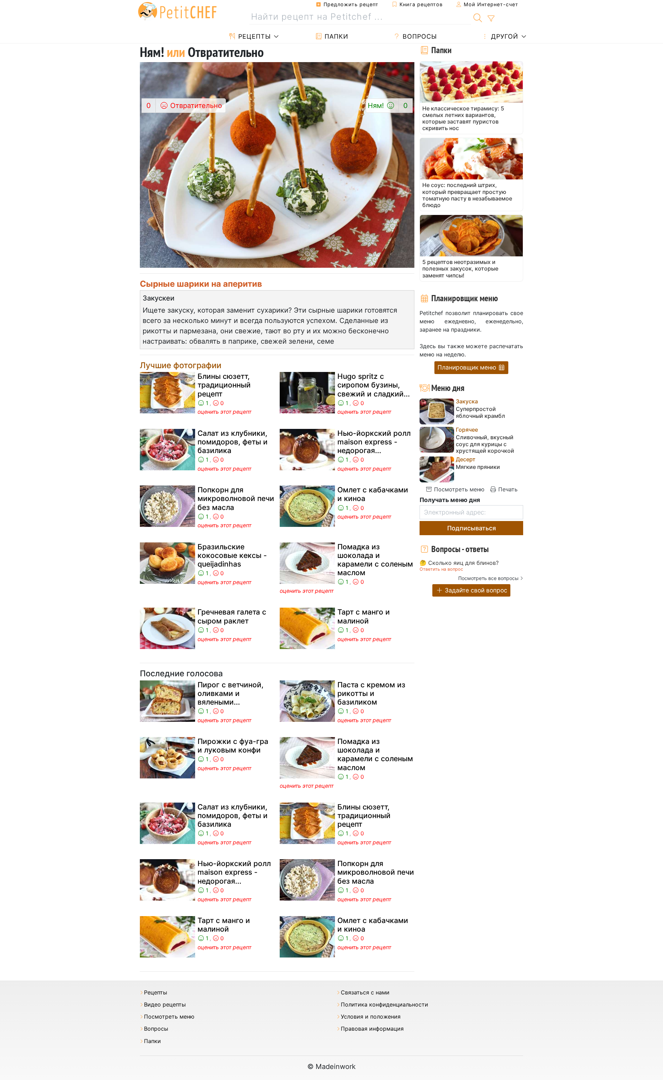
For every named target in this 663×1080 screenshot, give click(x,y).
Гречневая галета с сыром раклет (232, 616)
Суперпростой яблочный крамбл (480, 412)
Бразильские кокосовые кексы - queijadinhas (232, 555)
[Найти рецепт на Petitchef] (478, 17)
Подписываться (471, 528)
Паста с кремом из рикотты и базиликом (371, 693)
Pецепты (253, 36)
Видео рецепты (165, 1004)
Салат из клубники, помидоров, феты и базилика (233, 442)
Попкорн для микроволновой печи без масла (236, 498)
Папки (335, 36)
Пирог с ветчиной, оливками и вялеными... (230, 693)
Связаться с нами (365, 992)
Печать (507, 489)
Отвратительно (184, 105)
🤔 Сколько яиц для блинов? (459, 563)
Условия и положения (371, 1016)
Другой (503, 36)
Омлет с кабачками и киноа (372, 494)
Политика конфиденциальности (384, 1004)
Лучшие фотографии (180, 365)
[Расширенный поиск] (490, 18)
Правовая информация (372, 1028)
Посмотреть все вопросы (488, 578)
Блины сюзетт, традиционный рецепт (224, 385)
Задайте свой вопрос (475, 590)
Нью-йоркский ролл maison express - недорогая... (374, 442)
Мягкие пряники (478, 467)
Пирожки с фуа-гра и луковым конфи (233, 745)
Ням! (388, 105)
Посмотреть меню (458, 489)
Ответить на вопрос (441, 569)
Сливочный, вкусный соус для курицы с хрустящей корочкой (485, 444)
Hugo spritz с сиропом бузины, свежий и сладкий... (373, 385)
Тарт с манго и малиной (363, 616)
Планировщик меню (468, 367)
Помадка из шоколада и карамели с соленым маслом (375, 559)
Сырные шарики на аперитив (201, 284)
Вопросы (419, 36)
